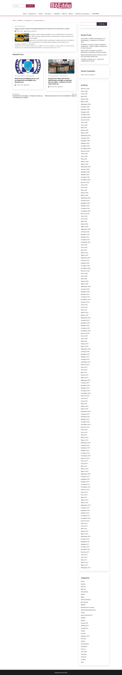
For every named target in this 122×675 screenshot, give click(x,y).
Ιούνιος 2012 (84, 526)
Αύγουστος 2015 (85, 427)
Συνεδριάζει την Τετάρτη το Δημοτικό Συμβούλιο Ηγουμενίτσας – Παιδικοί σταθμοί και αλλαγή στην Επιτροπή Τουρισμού (94, 46)
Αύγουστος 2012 (85, 521)
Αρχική (25, 13)
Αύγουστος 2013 (85, 489)
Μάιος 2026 (84, 96)
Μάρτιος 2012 (84, 534)
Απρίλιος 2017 (84, 375)
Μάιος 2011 (84, 560)
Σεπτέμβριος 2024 (85, 148)
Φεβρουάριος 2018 (86, 349)
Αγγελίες (83, 584)
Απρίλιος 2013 (84, 500)
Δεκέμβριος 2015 (85, 416)
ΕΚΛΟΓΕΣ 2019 (85, 625)
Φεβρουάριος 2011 (86, 567)
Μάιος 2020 (84, 278)
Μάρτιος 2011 (84, 565)
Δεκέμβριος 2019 (85, 291)
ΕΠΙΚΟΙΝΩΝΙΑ (95, 13)
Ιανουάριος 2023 (85, 200)
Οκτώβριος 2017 (85, 359)
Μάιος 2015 (84, 435)
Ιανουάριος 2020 (85, 289)
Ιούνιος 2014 (84, 463)
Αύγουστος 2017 (85, 364)
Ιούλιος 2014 (84, 461)
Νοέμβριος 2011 (85, 544)
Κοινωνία (83, 633)
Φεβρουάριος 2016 (86, 411)
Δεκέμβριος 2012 (85, 510)
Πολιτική (83, 649)
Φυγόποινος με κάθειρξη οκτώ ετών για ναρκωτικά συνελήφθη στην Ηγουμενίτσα (27, 80)
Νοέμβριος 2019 (85, 294)
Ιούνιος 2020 (84, 276)
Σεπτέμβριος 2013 (85, 487)
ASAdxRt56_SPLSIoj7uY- (31, 31)
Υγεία (82, 662)
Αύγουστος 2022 (85, 213)
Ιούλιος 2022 (84, 216)
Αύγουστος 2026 (85, 88)
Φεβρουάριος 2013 (86, 505)
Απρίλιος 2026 (84, 99)
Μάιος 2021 (84, 250)
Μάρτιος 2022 (84, 226)
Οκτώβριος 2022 (85, 208)
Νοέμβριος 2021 (85, 237)
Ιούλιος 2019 (84, 304)
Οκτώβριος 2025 (85, 114)
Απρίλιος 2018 (84, 344)
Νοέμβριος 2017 (85, 357)
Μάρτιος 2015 (84, 440)
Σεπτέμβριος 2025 (85, 117)
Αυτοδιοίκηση (84, 602)
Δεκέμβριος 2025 (85, 109)
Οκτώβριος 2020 (85, 265)
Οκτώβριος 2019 (85, 297)
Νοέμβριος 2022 (85, 205)
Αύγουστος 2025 (85, 120)
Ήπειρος (41, 13)
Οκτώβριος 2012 (85, 515)
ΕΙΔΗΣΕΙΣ (83, 618)
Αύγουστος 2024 (85, 151)
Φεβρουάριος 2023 (86, 198)
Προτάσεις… (84, 654)
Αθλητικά (64, 13)
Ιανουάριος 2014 (85, 476)
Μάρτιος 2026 (84, 101)
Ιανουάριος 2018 (85, 351)
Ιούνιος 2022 (84, 218)
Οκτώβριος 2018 (85, 328)
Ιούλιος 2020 (84, 273)
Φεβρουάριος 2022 (86, 229)
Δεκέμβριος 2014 (85, 448)
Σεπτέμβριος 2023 (85, 179)
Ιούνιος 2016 (84, 401)
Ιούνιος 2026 (84, 94)
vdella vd (27, 85)
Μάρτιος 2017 (84, 377)
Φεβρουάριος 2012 (86, 536)
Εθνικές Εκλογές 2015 (86, 615)
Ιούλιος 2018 (84, 336)
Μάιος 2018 (84, 341)
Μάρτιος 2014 (84, 471)
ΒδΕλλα (70, 14)
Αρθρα (82, 597)
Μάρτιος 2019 (84, 315)
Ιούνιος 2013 (84, 494)
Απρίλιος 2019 (84, 312)
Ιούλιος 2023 (84, 185)
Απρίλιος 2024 (84, 161)
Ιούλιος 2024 (84, 153)
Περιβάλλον (57, 13)
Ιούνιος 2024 (84, 156)
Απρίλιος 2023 (84, 192)
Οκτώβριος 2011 (85, 547)
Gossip (82, 581)
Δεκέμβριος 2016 (85, 385)
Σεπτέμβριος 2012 (85, 518)
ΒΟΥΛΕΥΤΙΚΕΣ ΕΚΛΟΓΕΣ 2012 (88, 610)
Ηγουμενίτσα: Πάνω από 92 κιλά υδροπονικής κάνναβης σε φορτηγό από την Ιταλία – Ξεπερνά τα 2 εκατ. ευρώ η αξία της (60, 81)
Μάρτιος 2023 (84, 195)
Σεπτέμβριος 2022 (85, 211)
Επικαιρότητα (31, 14)
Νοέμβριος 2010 (85, 636)
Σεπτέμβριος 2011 (85, 549)
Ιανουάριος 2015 (85, 445)
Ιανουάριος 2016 (85, 414)
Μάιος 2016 (84, 403)
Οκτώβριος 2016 (85, 390)
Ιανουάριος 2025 (85, 138)
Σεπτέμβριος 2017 (85, 362)
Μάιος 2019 (84, 310)
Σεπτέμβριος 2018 (85, 330)
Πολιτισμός (48, 14)
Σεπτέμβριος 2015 (85, 424)
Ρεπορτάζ (83, 657)
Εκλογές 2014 (84, 623)
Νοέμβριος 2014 (85, 450)
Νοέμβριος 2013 (85, 481)
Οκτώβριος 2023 (85, 177)
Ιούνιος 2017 (84, 369)
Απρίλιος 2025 (84, 130)
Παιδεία (83, 641)
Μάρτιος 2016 (84, 409)
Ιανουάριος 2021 (85, 260)
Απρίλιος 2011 (84, 562)
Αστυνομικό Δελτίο (20, 26)
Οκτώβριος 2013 (85, 484)
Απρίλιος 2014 (84, 468)
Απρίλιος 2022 (84, 224)
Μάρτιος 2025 (84, 133)
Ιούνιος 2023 (84, 187)
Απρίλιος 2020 (84, 281)
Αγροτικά (83, 586)
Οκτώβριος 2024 (85, 146)
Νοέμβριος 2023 (85, 174)
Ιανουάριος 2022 (85, 231)
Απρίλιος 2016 (84, 406)
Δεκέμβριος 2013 (85, 479)
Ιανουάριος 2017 (85, 382)
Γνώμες (83, 612)
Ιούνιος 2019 (84, 307)
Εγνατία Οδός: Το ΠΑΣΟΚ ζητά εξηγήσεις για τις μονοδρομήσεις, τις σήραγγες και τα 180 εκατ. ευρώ (93, 40)
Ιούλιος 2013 (84, 492)
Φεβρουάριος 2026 (86, 104)
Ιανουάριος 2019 (85, 320)
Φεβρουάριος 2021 (86, 258)
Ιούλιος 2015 (84, 429)
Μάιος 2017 (84, 372)
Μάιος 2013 (84, 497)
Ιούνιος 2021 (84, 247)
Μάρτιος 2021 (84, 255)
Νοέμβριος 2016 (85, 388)
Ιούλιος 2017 (84, 367)
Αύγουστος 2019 (85, 302)
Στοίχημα (83, 659)
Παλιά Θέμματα (85, 644)
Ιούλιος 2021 (84, 245)
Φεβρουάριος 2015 (86, 442)
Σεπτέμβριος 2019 (85, 299)
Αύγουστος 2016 (85, 396)
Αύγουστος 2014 (85, 458)
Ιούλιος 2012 (84, 523)
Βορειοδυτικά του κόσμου (82, 14)
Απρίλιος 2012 (84, 531)
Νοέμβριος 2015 (85, 419)
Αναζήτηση (101, 24)
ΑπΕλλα (83, 594)
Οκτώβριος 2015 (85, 422)
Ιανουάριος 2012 (85, 539)
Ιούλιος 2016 (84, 398)
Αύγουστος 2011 (85, 552)
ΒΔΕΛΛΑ (83, 605)
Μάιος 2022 (84, 221)
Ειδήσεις (83, 620)
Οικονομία (83, 638)
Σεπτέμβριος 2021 (85, 242)
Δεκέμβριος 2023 (85, 172)
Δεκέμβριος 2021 (85, 234)
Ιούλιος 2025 (84, 122)
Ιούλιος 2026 (84, 91)
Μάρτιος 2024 (84, 164)
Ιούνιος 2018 (84, 338)
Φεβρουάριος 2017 (86, 380)
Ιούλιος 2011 (84, 554)
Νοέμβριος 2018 (85, 325)
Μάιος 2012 (84, 528)
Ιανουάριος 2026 (85, 107)
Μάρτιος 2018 (84, 346)
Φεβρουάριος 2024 (86, 166)
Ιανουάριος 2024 (85, 169)
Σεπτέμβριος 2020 (85, 268)
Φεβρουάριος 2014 (86, 474)
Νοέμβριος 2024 (85, 143)
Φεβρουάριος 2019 (86, 317)
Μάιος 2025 (84, 127)
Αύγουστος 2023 (85, 182)
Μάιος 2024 (84, 159)
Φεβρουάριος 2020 (86, 286)
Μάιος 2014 (84, 466)
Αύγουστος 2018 (85, 333)
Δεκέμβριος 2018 (85, 323)
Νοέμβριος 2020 (85, 263)
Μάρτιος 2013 (84, 502)
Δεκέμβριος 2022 (85, 203)
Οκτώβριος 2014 (85, 453)
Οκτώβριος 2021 (85, 239)
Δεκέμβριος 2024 (85, 140)
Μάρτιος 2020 (84, 284)
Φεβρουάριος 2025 (86, 135)
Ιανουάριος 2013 (85, 508)
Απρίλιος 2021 (84, 252)
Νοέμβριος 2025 (85, 112)
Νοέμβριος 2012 (85, 513)
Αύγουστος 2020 (85, 271)
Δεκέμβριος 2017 (85, 354)
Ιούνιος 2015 (84, 432)
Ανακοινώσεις (84, 591)
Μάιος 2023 (84, 190)
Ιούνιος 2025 (84, 125)
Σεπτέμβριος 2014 (85, 455)
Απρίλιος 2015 (84, 437)
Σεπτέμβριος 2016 (85, 393)
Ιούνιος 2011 (84, 557)
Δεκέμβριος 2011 (85, 541)
